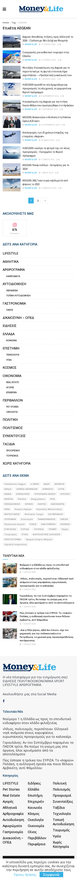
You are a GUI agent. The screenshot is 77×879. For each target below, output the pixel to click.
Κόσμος (9, 367)
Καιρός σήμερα (23, 509)
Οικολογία (12, 411)
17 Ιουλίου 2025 (48, 44)
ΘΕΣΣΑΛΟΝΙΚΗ (12, 504)
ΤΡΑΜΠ (52, 529)
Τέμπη (64, 529)
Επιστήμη (11, 348)
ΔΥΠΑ (61, 489)
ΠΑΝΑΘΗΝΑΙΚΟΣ (47, 519)
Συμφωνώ (51, 874)
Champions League (15, 484)
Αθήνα (7, 489)
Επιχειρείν (11, 392)
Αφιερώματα (13, 276)
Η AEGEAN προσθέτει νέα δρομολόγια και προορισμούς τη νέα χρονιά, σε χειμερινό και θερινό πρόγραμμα (46, 88)
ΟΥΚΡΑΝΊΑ (10, 519)
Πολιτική (10, 419)
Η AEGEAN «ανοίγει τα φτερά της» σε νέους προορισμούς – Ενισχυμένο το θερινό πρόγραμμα (46, 151)
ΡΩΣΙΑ (33, 524)
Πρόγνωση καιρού (14, 524)
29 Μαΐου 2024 (47, 140)
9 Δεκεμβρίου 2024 (49, 96)
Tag (14, 22)
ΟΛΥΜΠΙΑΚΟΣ (55, 514)
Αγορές (10, 387)
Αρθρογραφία (14, 269)
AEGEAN (22, 22)
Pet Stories (12, 406)
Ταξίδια (9, 444)
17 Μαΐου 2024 (47, 159)
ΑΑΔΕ (47, 484)
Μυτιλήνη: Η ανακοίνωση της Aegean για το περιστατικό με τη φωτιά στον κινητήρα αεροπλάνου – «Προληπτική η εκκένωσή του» (47, 71)
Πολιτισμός (13, 428)
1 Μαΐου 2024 (46, 172)
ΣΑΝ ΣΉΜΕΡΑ (48, 524)
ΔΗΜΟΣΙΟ (47, 489)
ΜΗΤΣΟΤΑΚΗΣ (12, 514)
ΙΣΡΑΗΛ (29, 504)
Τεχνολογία (12, 354)
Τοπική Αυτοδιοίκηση (18, 295)
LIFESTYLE (10, 253)
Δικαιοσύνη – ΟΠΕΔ (18, 317)
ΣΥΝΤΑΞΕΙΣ (10, 529)
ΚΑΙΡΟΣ (42, 504)
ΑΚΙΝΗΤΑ (59, 484)
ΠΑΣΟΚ (64, 519)
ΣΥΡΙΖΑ (25, 529)
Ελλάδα (9, 334)
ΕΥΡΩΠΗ (65, 494)
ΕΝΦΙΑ (7, 494)
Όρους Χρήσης (25, 874)
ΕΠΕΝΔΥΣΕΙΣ (23, 494)
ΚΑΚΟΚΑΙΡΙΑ (57, 504)
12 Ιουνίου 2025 (48, 60)
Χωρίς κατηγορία (16, 463)
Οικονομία (12, 376)
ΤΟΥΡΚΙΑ (39, 529)
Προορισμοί (13, 450)
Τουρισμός (12, 455)
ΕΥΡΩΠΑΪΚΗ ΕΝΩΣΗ (45, 494)
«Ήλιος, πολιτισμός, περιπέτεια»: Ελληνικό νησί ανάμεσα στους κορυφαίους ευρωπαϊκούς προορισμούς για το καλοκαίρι (47, 582)
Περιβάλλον (13, 400)
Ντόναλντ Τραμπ (34, 514)
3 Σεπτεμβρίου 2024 (50, 125)
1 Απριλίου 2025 (48, 79)
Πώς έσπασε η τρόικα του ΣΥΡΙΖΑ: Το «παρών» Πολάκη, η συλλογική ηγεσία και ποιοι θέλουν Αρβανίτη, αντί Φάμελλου (46, 616)
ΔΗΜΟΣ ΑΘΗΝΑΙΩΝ (26, 489)
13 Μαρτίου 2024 (48, 188)
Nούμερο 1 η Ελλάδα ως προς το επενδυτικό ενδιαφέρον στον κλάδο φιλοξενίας (44, 566)
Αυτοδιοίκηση (14, 284)
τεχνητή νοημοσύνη (15, 544)
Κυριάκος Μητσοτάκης (49, 509)
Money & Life (31, 44)
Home (6, 22)
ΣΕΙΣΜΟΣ (65, 524)
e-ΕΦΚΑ (35, 484)
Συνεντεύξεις (14, 436)
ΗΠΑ (52, 499)
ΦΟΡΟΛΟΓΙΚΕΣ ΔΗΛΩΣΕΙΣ (46, 534)
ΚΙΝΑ (7, 509)
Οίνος (9, 309)
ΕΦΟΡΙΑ (8, 499)
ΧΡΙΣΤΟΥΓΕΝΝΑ (12, 539)
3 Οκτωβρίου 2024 (49, 109)
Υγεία (9, 359)
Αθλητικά (10, 261)
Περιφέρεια (12, 290)
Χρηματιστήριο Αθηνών (39, 539)
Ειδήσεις (9, 326)
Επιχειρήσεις (38, 499)
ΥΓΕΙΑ (25, 534)
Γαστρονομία (14, 303)
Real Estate (12, 382)
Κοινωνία (11, 340)
